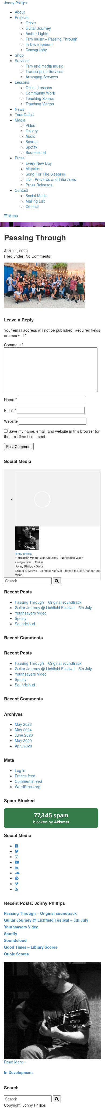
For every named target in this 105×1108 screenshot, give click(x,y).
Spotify (31, 147)
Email (10, 410)
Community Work (40, 93)
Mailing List (35, 201)
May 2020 (23, 740)
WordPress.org (27, 786)
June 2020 (24, 735)
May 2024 (23, 729)
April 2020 (23, 745)
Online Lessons (39, 87)
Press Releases (39, 184)
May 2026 (23, 724)
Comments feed (28, 781)
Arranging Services (42, 76)
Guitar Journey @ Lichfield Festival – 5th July (53, 607)
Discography (36, 49)
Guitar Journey (38, 28)
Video (30, 125)
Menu (12, 215)
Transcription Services (44, 71)
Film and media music (44, 66)
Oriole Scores (16, 953)
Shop (19, 55)
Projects (22, 17)
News (19, 109)
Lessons (22, 82)
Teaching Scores (40, 98)
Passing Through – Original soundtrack (48, 602)
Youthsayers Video (31, 613)
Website (11, 421)
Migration (33, 168)
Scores (31, 141)
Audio (30, 136)
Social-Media (37, 195)
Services (22, 60)
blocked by (57, 820)
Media (20, 120)
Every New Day (39, 163)
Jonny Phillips (15, 2)
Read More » (15, 1062)
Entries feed (25, 775)
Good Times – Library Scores (30, 947)
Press (19, 157)
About (20, 12)
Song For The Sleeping (45, 174)
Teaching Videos (40, 103)
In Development (39, 44)
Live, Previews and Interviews (51, 179)
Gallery (32, 130)
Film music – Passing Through (51, 39)
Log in (20, 770)
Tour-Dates (24, 114)
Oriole (31, 22)
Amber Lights (37, 33)
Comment (13, 344)
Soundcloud (36, 152)
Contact (21, 190)
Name (10, 399)
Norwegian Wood (26, 557)
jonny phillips (23, 553)
